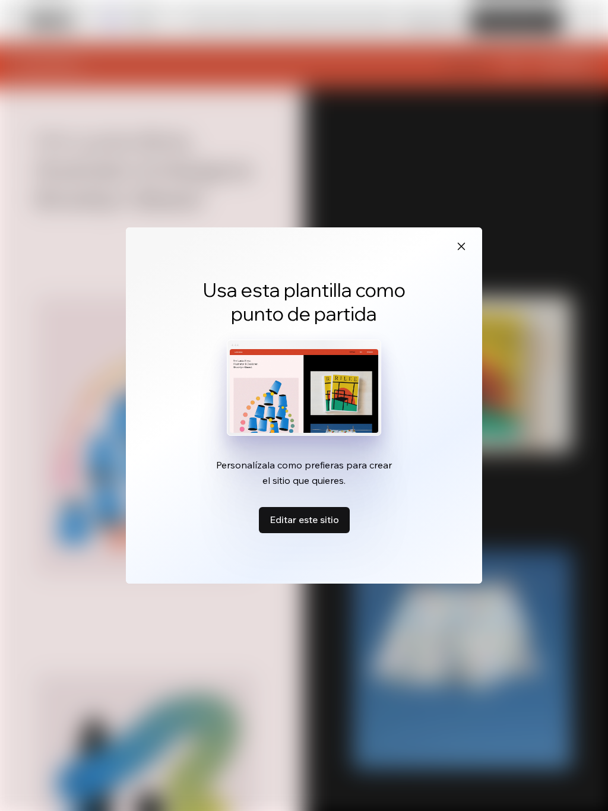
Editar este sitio (304, 519)
